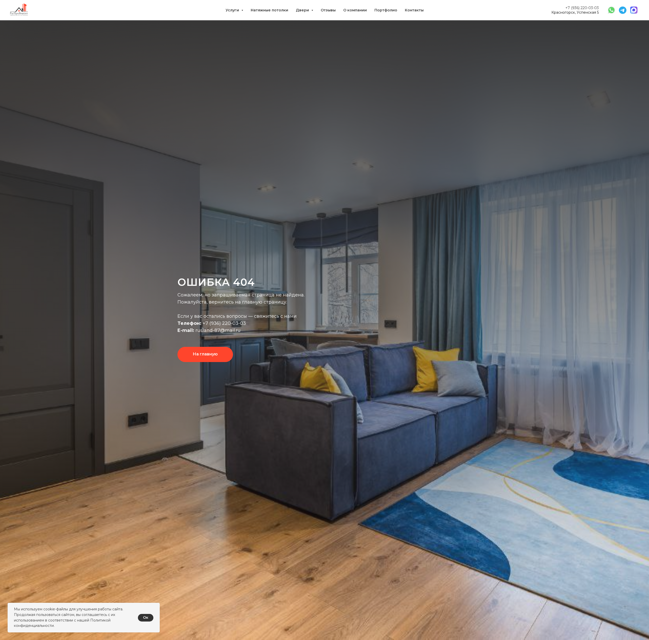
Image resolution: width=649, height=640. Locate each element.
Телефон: (189, 323)
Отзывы (328, 10)
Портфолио (385, 10)
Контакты (414, 10)
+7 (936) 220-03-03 (582, 8)
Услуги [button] (233, 10)
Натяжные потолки (269, 10)
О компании (355, 10)
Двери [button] (303, 10)
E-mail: (185, 330)
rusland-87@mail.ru (217, 330)
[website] (611, 10)
